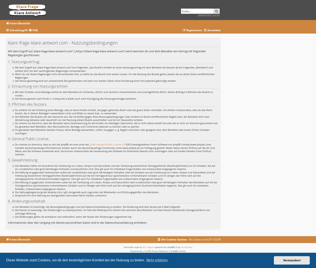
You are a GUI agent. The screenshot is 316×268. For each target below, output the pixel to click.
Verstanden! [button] (292, 260)
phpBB (146, 251)
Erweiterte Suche (209, 15)
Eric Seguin (148, 247)
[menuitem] (33, 30)
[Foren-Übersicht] (29, 10)
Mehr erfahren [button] (157, 260)
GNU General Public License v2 (107, 144)
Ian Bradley (186, 247)
